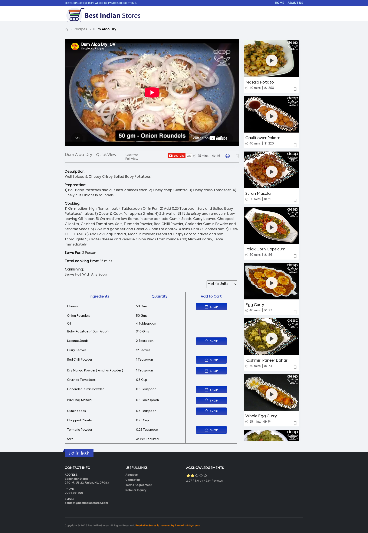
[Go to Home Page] (66, 29)
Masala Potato (259, 82)
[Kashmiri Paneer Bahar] (272, 338)
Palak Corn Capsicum (265, 249)
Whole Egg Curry (261, 416)
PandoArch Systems (122, 2)
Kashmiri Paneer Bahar (266, 361)
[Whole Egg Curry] (272, 394)
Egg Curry (254, 305)
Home (279, 2)
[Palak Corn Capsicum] (272, 227)
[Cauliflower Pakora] (272, 116)
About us (131, 474)
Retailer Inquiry (136, 490)
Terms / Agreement (138, 485)
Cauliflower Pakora (262, 138)
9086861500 (74, 492)
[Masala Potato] (272, 60)
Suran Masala (258, 194)
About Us (295, 2)
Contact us (132, 479)
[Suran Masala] (272, 172)
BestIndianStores (98, 525)
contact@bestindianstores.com (86, 502)
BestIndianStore (76, 2)
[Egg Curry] (272, 283)
